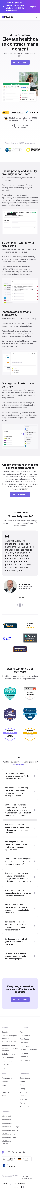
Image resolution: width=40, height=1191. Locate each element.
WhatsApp (17, 1187)
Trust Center (25, 1106)
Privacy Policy (26, 1179)
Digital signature (8, 1054)
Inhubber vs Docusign (10, 1127)
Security (5, 1032)
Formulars (5, 1065)
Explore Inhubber (20, 494)
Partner (23, 1103)
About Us (23, 1092)
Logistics (5, 1092)
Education (24, 1053)
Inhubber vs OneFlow (10, 1130)
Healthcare (24, 1043)
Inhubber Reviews (7, 638)
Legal (4, 1085)
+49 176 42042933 (20, 1183)
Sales (4, 1096)
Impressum (25, 1176)
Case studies (25, 1078)
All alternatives (7, 1116)
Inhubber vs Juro (8, 1134)
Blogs (22, 1085)
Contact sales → (20, 764)
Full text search (8, 1058)
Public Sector (25, 1035)
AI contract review (9, 1042)
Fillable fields (7, 1061)
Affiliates (23, 1099)
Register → (34, 6)
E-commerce (25, 1060)
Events (22, 1082)
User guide (24, 1089)
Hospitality (24, 1057)
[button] (17, 605)
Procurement (7, 1078)
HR (3, 1089)
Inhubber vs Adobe (9, 1123)
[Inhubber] (30, 626)
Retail (22, 1032)
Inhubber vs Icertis (9, 1137)
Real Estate (24, 1039)
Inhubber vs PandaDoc (10, 1120)
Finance (5, 1082)
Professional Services (28, 1050)
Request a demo (20, 62)
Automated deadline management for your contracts (10, 1048)
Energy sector (25, 1046)
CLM (3, 1068)
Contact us (24, 1096)
